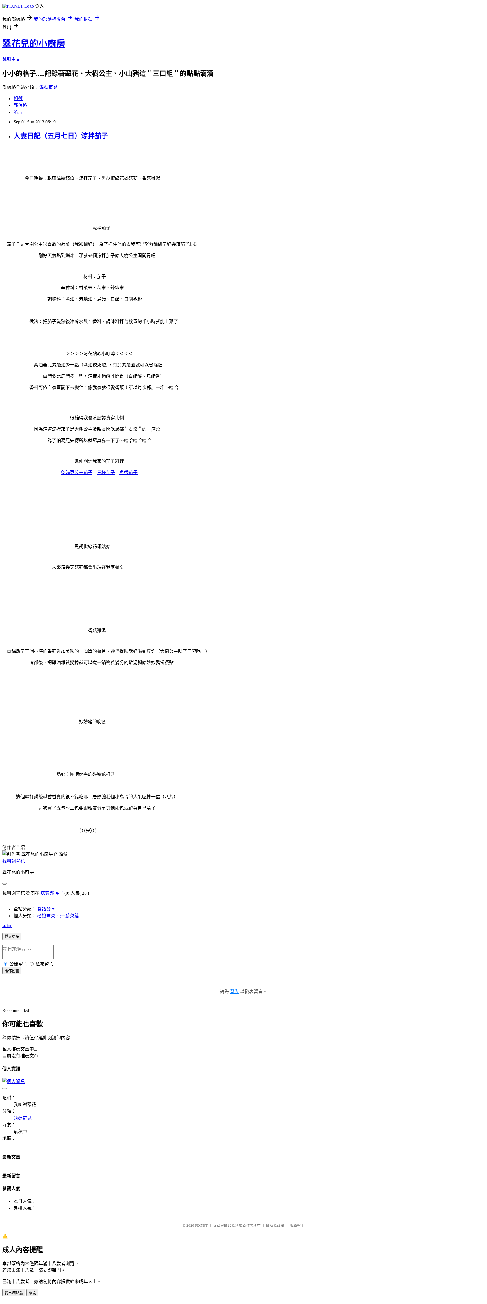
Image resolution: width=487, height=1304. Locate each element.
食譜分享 (46, 909)
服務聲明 (297, 1225)
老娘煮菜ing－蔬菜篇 (58, 915)
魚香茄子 (128, 472)
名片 (18, 112)
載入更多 (12, 936)
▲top (7, 925)
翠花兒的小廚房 (33, 44)
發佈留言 (12, 971)
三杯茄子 (106, 472)
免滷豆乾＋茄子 (76, 472)
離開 (32, 1293)
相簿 (18, 98)
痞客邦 (47, 893)
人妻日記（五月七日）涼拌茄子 (61, 136)
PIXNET (201, 1225)
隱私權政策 (275, 1225)
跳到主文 (11, 59)
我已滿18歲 (14, 1293)
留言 (59, 893)
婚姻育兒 (48, 87)
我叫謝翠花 (13, 861)
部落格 (20, 105)
